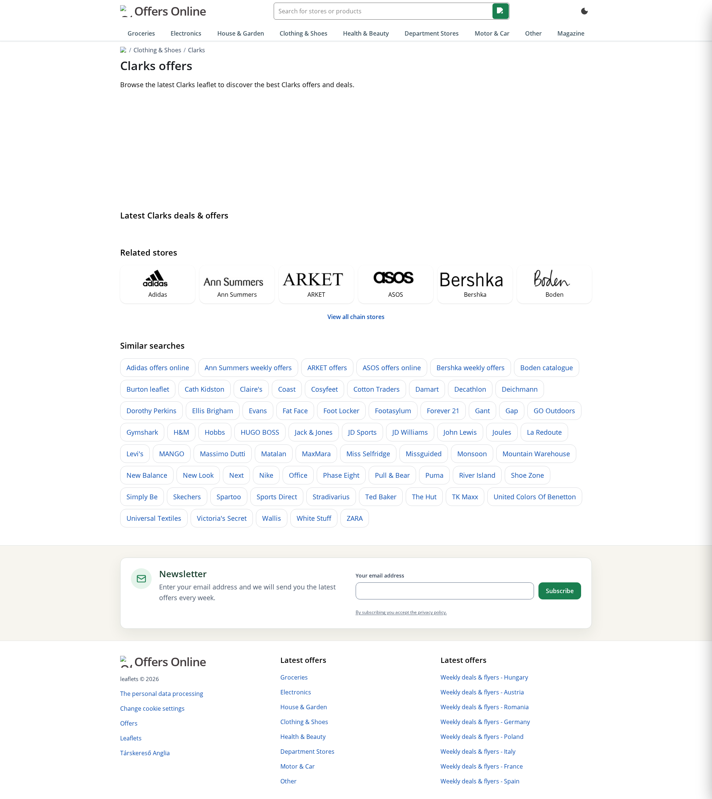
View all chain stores (356, 317)
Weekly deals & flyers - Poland (482, 737)
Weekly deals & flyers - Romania (485, 707)
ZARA (355, 518)
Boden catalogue (546, 367)
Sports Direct (277, 496)
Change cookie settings (152, 708)
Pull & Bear (392, 475)
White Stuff (314, 518)
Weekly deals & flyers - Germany (485, 722)
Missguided (424, 453)
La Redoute (544, 432)
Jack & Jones (314, 432)
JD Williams (410, 432)
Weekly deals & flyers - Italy (478, 751)
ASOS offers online (392, 367)
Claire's (251, 389)
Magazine (570, 33)
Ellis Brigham (212, 410)
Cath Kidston (204, 389)
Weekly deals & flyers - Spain (480, 781)
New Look (198, 475)
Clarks (196, 50)
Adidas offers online (157, 367)
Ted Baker (380, 496)
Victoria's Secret (222, 518)
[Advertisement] (356, 151)
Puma (434, 475)
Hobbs (215, 432)
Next (236, 475)
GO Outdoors (554, 410)
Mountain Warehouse (536, 453)
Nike (266, 475)
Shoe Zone (527, 475)
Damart (427, 389)
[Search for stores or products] (500, 11)
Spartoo (229, 496)
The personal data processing (161, 694)
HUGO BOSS (260, 432)
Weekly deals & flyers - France (482, 766)
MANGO (171, 453)
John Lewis (460, 432)
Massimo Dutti (222, 453)
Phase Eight (341, 475)
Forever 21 (443, 410)
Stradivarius (331, 496)
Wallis (271, 518)
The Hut (424, 496)
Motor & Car (492, 33)
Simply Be (142, 496)
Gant (482, 410)
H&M (181, 432)
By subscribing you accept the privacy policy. (401, 612)
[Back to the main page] (123, 50)
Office (298, 475)
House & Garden (240, 33)
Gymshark (142, 432)
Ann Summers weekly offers (248, 367)
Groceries (141, 33)
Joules (501, 432)
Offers (129, 723)
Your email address (380, 575)
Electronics (186, 33)
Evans (258, 410)
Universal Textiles (153, 518)
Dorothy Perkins (151, 410)
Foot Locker (341, 410)
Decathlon (470, 389)
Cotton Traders (376, 389)
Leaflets (131, 738)
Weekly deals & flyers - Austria (482, 692)
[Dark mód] (584, 11)
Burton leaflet (147, 389)
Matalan (273, 453)
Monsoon (472, 453)
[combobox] (392, 11)
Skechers (187, 496)
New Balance (146, 475)
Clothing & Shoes (303, 33)
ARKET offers (327, 367)
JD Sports (362, 432)
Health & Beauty (366, 33)
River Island (477, 475)
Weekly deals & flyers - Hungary (484, 677)
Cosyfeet (324, 389)
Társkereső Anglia (145, 753)
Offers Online (170, 11)
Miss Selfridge (368, 453)
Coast (287, 389)
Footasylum (393, 410)
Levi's (135, 453)
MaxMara (316, 453)
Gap (511, 410)
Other (533, 33)
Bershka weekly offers (470, 367)
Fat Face (295, 410)
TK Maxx (465, 496)
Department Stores (432, 33)
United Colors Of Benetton (535, 496)
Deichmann (520, 389)
